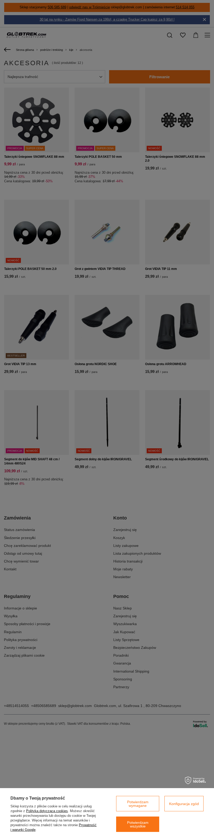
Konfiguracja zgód (184, 804)
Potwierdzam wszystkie (137, 824)
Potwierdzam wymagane (137, 804)
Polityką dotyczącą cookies (47, 811)
